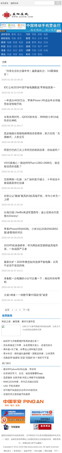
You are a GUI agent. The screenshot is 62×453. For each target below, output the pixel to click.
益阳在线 (14, 3)
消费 (28, 50)
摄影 (21, 50)
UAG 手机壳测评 (11, 386)
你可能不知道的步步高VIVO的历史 (20, 390)
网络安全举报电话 (44, 413)
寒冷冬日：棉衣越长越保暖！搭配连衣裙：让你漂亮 (29, 353)
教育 (28, 38)
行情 (40, 50)
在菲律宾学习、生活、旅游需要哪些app (23, 373)
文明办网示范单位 (15, 419)
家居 (3, 42)
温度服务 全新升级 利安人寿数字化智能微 (24, 377)
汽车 (28, 34)
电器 (21, 42)
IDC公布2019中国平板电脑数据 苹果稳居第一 (29, 87)
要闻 (13, 34)
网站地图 (48, 451)
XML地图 (38, 451)
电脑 (9, 42)
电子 (40, 46)
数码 (21, 46)
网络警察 (15, 426)
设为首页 (4, 3)
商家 (15, 54)
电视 (15, 42)
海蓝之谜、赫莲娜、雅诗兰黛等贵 (18, 321)
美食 (3, 50)
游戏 (28, 46)
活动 (46, 42)
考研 (46, 38)
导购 (13, 38)
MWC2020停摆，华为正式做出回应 (20, 381)
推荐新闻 (7, 315)
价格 (46, 50)
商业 (9, 50)
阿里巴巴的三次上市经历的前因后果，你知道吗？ (32, 150)
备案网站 (44, 426)
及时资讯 (5, 34)
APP (46, 46)
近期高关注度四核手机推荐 (16, 394)
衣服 (9, 54)
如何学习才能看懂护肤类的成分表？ (21, 341)
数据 (9, 46)
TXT (56, 451)
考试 (34, 38)
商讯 (3, 54)
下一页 (26, 310)
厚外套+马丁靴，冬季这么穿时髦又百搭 (22, 349)
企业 (28, 42)
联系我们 (17, 451)
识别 (15, 46)
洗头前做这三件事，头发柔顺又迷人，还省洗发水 (27, 345)
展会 (40, 42)
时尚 (28, 54)
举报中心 (44, 419)
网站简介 (7, 451)
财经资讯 (5, 38)
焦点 (19, 34)
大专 (40, 38)
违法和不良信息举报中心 (15, 413)
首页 (7, 310)
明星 (34, 34)
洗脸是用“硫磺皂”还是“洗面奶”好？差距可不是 (26, 357)
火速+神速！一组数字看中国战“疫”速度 (26, 295)
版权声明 (28, 451)
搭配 (40, 34)
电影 (46, 34)
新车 (19, 38)
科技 (3, 46)
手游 (34, 46)
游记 (15, 50)
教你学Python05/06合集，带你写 (19, 369)
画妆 (21, 54)
